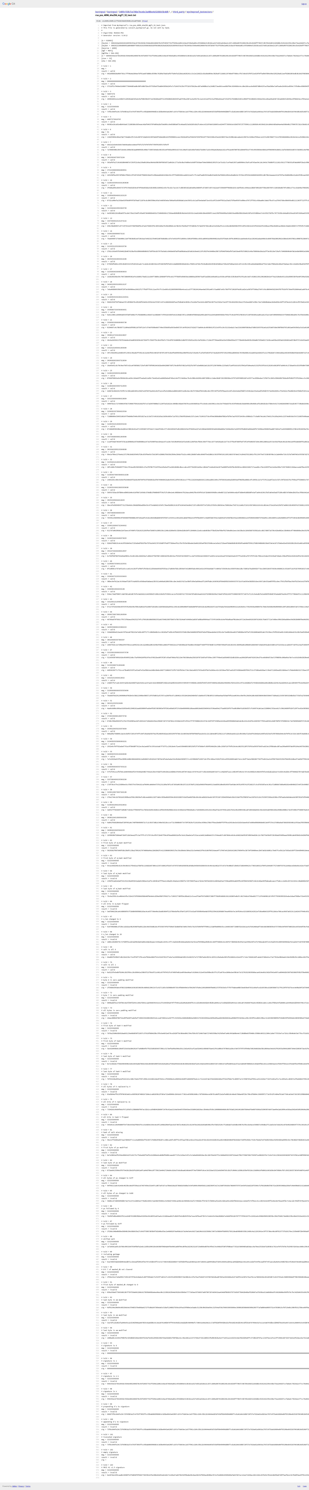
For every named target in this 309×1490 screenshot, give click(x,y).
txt (298, 1486)
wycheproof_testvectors (199, 11)
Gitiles (14, 1486)
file (145, 21)
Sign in (304, 4)
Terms (27, 1486)
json (305, 1486)
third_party (179, 11)
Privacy (21, 1486)
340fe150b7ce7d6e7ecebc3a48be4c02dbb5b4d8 (143, 11)
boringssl (100, 11)
